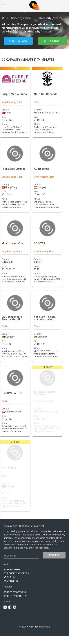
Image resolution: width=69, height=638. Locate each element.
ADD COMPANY (18, 41)
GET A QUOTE (52, 41)
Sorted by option (21, 18)
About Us (8, 577)
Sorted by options (14, 592)
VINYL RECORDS (11, 569)
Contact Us (10, 581)
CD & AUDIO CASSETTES (16, 573)
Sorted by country (15, 596)
